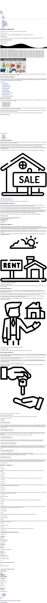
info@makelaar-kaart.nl (3, 591)
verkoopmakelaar (12, 445)
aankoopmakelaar (4, 445)
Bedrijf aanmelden (3, 574)
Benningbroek (4, 137)
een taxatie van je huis (39, 112)
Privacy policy (2, 575)
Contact (1, 13)
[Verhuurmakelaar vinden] (23, 281)
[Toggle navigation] (0, 14)
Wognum (3, 136)
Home (3, 15)
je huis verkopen (41, 150)
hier (20, 426)
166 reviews (12, 49)
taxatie (3, 432)
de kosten (41, 440)
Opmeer (3, 135)
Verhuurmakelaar (4, 24)
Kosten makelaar (4, 22)
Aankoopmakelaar (5, 23)
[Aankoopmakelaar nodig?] (23, 346)
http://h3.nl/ (2, 547)
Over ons (1, 12)
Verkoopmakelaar (4, 25)
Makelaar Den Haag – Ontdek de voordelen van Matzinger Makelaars (10, 600)
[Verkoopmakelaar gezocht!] (23, 412)
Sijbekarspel (4, 138)
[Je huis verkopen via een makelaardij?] (23, 197)
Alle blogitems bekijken (3, 602)
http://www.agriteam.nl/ (3, 555)
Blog (1, 11)
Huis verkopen (4, 21)
